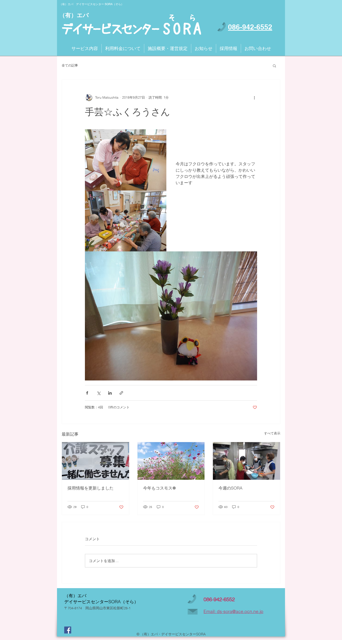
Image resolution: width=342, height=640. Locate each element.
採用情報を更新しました (90, 488)
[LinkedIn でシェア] (110, 393)
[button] (274, 65)
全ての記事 (70, 65)
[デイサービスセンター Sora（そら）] (67, 630)
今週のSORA (230, 488)
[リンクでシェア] (121, 393)
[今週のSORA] (246, 461)
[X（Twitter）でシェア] (98, 393)
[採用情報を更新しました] (95, 461)
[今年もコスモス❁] (171, 461)
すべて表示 (272, 433)
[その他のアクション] (254, 97)
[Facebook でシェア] (87, 393)
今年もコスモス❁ (159, 488)
